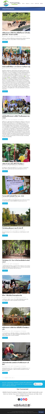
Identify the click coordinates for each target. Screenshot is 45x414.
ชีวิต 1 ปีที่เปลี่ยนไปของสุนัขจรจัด (12, 295)
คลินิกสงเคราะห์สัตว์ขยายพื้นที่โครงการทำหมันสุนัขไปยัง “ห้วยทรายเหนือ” (16, 33)
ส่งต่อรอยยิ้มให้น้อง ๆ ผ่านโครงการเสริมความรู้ (16, 67)
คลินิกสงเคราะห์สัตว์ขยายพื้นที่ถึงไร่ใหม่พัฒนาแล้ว (15, 328)
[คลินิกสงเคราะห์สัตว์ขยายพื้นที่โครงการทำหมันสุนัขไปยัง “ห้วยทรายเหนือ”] (16, 21)
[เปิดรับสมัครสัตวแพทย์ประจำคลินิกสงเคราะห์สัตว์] (16, 351)
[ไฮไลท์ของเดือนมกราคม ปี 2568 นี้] (16, 217)
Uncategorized (17, 36)
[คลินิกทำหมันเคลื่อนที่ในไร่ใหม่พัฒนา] (16, 152)
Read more (5, 41)
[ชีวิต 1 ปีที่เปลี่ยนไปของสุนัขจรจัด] (16, 284)
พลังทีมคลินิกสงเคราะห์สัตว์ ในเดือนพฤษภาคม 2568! (16, 117)
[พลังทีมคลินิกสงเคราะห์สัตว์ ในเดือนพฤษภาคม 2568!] (16, 105)
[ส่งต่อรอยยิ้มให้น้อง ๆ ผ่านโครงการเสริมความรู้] (16, 55)
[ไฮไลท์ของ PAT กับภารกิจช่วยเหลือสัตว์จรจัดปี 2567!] (16, 249)
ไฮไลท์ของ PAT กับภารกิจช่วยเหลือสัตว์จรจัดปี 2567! (16, 261)
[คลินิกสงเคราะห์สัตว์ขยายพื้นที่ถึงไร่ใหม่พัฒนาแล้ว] (16, 316)
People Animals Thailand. (19, 411)
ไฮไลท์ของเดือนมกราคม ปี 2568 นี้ (12, 228)
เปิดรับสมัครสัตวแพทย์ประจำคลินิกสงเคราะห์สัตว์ (15, 363)
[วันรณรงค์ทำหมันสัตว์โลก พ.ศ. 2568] (16, 184)
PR (12, 36)
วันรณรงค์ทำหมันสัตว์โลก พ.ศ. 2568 (13, 196)
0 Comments (24, 36)
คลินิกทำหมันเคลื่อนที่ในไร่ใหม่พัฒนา (13, 164)
